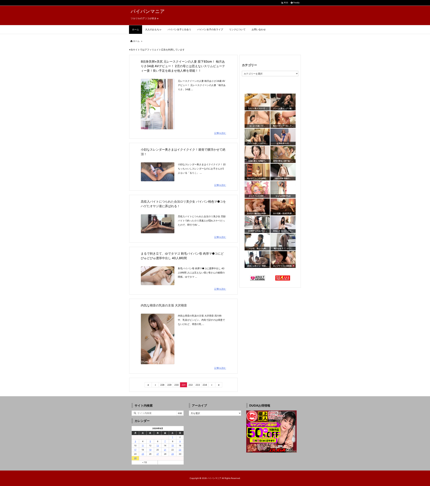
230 (176, 384)
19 (150, 449)
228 (162, 384)
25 (143, 454)
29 (172, 454)
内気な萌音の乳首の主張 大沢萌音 (164, 305)
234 (205, 384)
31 (135, 458)
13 (158, 445)
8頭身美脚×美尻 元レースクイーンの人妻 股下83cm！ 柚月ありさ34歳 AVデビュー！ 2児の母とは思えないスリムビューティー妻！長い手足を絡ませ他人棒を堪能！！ (183, 66)
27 (158, 454)
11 (143, 445)
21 (165, 449)
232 (190, 384)
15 (172, 445)
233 (198, 384)
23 (180, 449)
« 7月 (144, 462)
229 (169, 384)
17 (135, 449)
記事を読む (220, 133)
